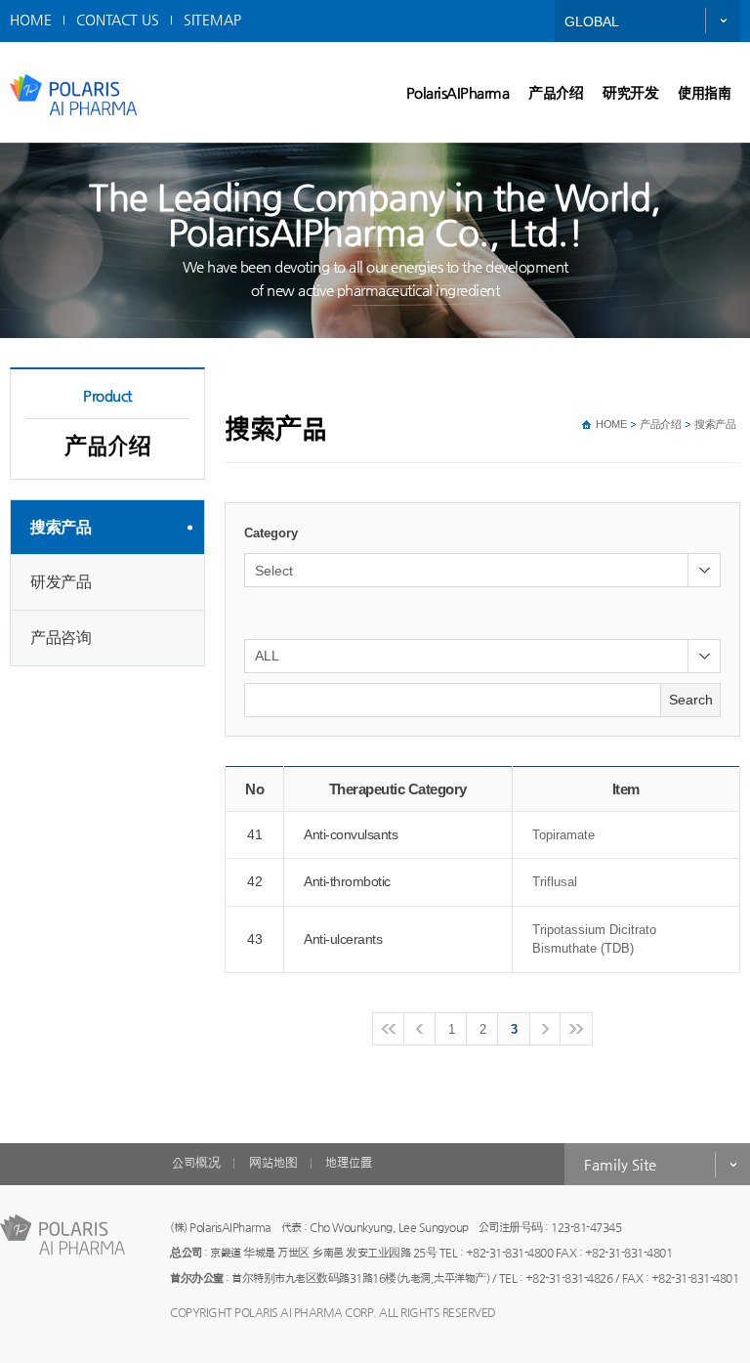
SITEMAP (212, 19)
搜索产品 (60, 527)
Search (691, 699)
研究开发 (630, 92)
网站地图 (273, 1162)
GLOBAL (591, 21)
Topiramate (563, 835)
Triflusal (554, 881)
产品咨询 (60, 637)
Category (271, 533)
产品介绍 (555, 92)
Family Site (620, 1164)
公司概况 (196, 1162)
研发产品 (60, 582)
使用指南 (704, 92)
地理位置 (348, 1162)
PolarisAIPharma (458, 92)
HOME (31, 19)
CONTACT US (117, 19)
